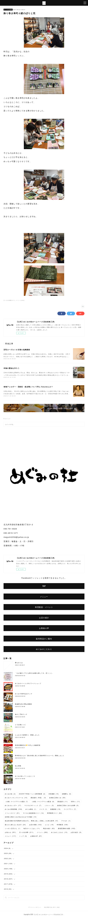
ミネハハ (49, 805)
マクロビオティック (32, 805)
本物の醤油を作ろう (11, 368)
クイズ (43, 809)
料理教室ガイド (54, 813)
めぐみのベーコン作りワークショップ (28, 683)
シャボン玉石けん (12, 828)
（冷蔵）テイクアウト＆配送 (42, 801)
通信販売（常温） (38, 798)
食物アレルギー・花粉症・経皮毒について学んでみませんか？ (28, 386)
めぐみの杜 (10, 794)
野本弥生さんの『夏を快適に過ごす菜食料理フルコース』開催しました (39, 755)
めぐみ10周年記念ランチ (23, 694)
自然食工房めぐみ (57, 798)
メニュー (44, 596)
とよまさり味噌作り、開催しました (27, 735)
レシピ (49, 825)
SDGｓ (75, 801)
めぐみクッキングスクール (16, 798)
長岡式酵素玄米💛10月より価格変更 (27, 745)
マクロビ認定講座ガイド (33, 813)
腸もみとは (19, 662)
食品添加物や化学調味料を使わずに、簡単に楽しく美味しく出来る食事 (31, 821)
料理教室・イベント (44, 607)
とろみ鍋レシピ (20, 724)
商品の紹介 (49, 828)
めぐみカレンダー (13, 805)
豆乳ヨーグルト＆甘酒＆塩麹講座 (17, 349)
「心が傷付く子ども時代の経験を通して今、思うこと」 (34, 673)
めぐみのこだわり (44, 649)
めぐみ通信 (30, 809)
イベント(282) (20, 300)
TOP (44, 586)
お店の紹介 (44, 617)
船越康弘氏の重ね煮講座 (23, 704)
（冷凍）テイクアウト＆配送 (16, 801)
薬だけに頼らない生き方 (15, 825)
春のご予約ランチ (21, 714)
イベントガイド (12, 813)
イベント (42, 832)
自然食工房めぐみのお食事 (68, 805)
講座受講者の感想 (66, 828)
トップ (23, 836)
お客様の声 (44, 628)
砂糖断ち (66, 794)
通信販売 (62, 801)
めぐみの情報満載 (13, 809)
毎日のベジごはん (31, 828)
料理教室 (62, 825)
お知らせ (10, 832)
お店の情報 (35, 825)
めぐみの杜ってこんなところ (25, 776)
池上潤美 (18, 766)
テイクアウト (70, 809)
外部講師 (54, 794)
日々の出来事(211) (9, 300)
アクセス (66, 821)
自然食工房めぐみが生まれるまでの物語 (21, 817)
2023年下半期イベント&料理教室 (32, 794)
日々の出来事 (8, 9)
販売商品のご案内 (44, 638)
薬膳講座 (55, 809)
